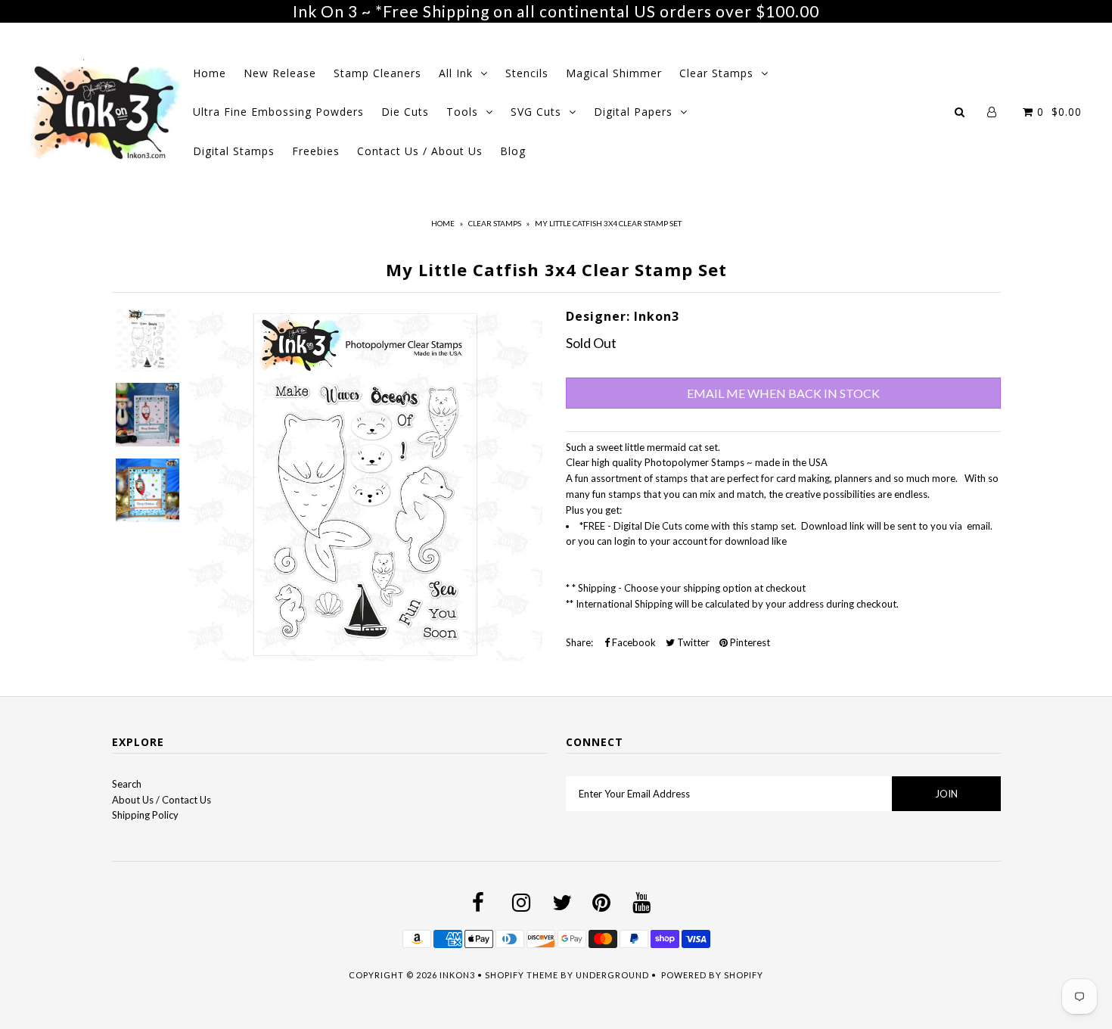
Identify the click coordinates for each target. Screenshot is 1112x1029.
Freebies (316, 151)
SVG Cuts (536, 111)
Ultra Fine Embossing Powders (278, 111)
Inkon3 (457, 975)
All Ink (456, 73)
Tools (462, 111)
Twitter (692, 642)
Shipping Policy (145, 815)
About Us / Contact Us (161, 800)
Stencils (526, 73)
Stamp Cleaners (377, 73)
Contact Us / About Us (420, 151)
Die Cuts (405, 111)
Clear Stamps (716, 73)
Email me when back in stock (783, 393)
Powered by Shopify (712, 975)
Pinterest (749, 642)
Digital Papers (633, 111)
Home (209, 73)
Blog (513, 151)
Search (126, 784)
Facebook (633, 642)
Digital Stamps (234, 151)
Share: (579, 642)
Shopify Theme (521, 975)
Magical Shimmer (614, 73)
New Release (280, 73)
